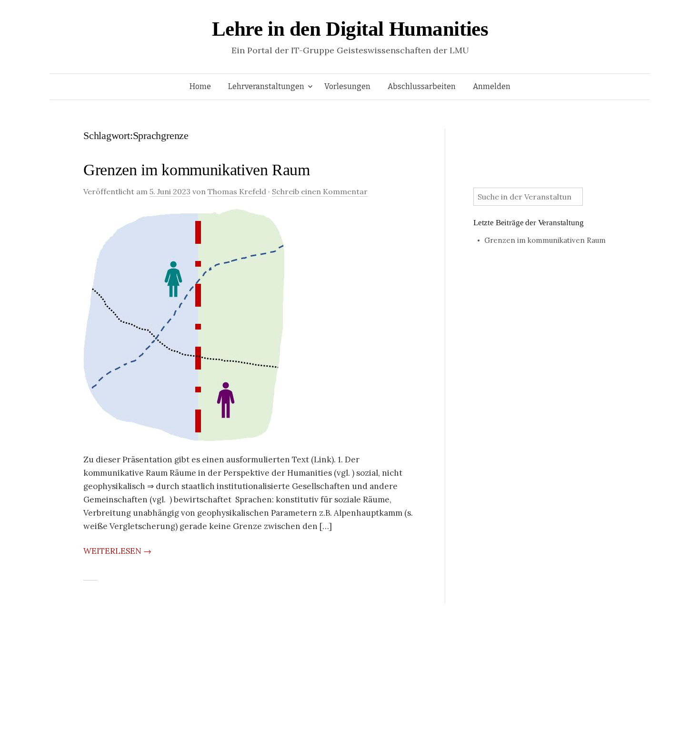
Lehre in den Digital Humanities (350, 29)
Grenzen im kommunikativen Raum (196, 170)
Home (200, 86)
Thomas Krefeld (237, 191)
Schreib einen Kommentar (320, 191)
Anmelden (491, 86)
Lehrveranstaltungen (266, 86)
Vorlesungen (347, 86)
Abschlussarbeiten (422, 86)
